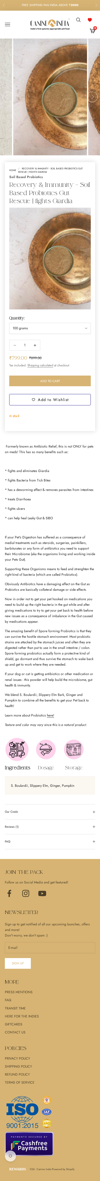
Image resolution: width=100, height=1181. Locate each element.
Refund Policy (17, 1074)
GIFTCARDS (13, 1024)
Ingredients (17, 768)
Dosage (46, 768)
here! (50, 715)
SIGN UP (18, 963)
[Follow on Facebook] (9, 893)
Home (12, 170)
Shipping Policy (18, 1066)
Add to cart (50, 381)
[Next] (92, 97)
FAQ (8, 1000)
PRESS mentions (19, 992)
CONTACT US (15, 1032)
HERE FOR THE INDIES (22, 1016)
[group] (50, 97)
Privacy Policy (17, 1058)
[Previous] (7, 97)
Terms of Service (19, 1082)
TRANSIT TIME (15, 1008)
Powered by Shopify (63, 1169)
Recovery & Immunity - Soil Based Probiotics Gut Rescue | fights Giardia (50, 170)
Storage (74, 768)
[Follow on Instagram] (25, 893)
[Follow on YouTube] (42, 893)
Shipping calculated (40, 365)
